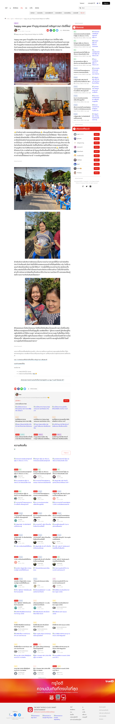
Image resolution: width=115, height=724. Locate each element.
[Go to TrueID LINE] (90, 186)
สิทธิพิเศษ (15, 8)
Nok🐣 (35, 374)
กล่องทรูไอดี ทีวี (91, 3)
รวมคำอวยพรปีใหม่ (19, 364)
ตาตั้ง (31, 8)
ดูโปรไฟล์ (17, 401)
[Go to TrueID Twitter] (86, 186)
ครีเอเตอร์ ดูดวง (18, 19)
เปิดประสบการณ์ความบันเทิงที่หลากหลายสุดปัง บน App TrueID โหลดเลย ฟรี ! (42, 380)
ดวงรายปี (75, 13)
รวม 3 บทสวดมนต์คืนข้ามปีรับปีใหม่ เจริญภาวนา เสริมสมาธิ (30, 360)
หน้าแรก (33, 13)
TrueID (9, 3)
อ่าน (22, 8)
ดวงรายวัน (40, 13)
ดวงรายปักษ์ (58, 13)
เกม (26, 8)
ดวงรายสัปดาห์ (49, 13)
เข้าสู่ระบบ (106, 3)
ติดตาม (66, 400)
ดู (10, 8)
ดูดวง (12, 19)
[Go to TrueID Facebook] (83, 186)
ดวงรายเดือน (67, 13)
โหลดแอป (82, 3)
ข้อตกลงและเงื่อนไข (78, 181)
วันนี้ (6, 8)
